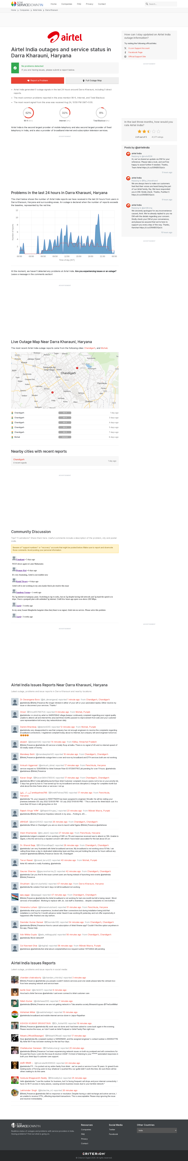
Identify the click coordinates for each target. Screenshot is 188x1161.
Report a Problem (39, 80)
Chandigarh (89, 348)
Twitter (112, 1129)
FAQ (79, 4)
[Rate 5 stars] (158, 131)
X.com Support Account (139, 48)
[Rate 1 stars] (139, 131)
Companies (66, 4)
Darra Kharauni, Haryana (91, 883)
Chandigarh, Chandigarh (98, 699)
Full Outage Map (94, 80)
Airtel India (37, 10)
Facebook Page (135, 52)
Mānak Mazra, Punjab (99, 810)
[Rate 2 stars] (144, 131)
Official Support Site (137, 56)
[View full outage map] (65, 380)
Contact (102, 4)
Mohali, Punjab (83, 712)
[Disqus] (65, 587)
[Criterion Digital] (94, 1154)
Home (54, 4)
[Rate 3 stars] (149, 131)
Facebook (113, 1134)
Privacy (89, 4)
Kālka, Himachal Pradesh (84, 742)
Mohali (104, 348)
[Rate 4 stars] (154, 131)
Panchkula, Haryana (96, 765)
